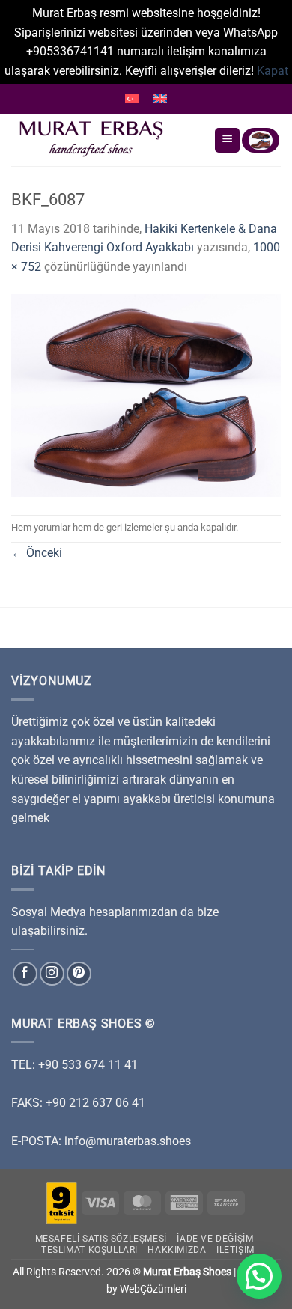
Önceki (36, 553)
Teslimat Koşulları (89, 1250)
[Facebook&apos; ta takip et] (25, 974)
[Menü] (227, 140)
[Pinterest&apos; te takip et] (79, 974)
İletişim (235, 1250)
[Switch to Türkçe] (132, 99)
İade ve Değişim (215, 1238)
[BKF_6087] (146, 395)
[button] (259, 1276)
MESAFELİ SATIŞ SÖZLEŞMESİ (101, 1238)
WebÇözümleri (153, 1289)
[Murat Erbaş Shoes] (106, 140)
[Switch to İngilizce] (160, 99)
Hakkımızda (176, 1250)
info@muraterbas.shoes (127, 1141)
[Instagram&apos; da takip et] (52, 974)
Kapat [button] (272, 71)
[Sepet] (260, 140)
